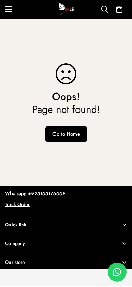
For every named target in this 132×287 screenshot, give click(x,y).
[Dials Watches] (66, 9)
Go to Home (66, 134)
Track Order (17, 204)
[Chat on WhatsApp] (117, 272)
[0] (119, 9)
